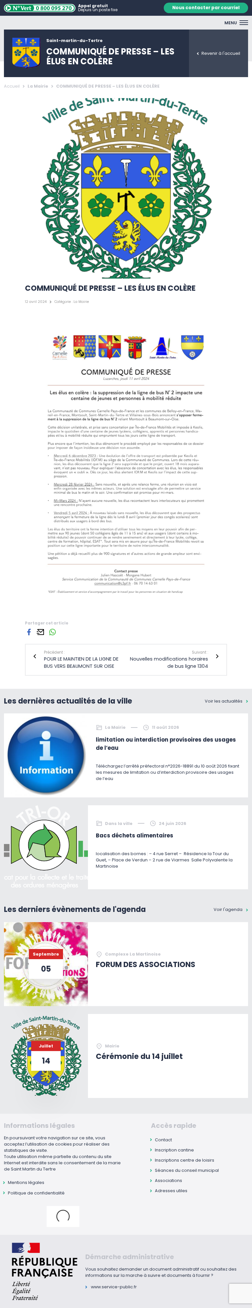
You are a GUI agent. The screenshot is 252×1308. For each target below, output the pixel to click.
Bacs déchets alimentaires (134, 835)
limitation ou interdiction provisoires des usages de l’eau (166, 744)
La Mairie (38, 86)
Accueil (12, 86)
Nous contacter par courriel (206, 8)
